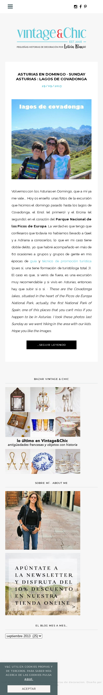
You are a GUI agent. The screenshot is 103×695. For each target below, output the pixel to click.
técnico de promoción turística (67, 261)
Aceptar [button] (29, 689)
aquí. (28, 679)
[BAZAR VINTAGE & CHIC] (42, 477)
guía (33, 261)
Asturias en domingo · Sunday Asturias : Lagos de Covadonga (51, 76)
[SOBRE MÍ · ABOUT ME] (42, 548)
